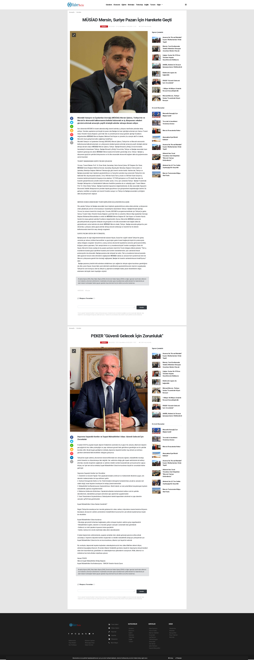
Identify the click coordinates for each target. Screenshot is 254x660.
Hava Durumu (153, 628)
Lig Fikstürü (152, 637)
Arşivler (113, 635)
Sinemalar (152, 641)
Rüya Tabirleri (173, 635)
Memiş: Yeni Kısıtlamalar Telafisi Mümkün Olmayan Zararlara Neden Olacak (172, 48)
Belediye (131, 5)
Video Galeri (115, 628)
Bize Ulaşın (114, 643)
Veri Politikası (73, 645)
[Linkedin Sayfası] (83, 634)
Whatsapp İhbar (90, 643)
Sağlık (146, 5)
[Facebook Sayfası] (69, 634)
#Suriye (87, 290)
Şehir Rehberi (153, 646)
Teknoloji (139, 5)
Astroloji (171, 637)
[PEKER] (109, 389)
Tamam (179, 658)
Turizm (152, 5)
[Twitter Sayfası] (72, 634)
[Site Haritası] (90, 634)
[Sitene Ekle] (94, 634)
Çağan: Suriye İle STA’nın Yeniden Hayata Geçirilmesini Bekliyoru (171, 57)
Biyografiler (172, 633)
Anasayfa (72, 12)
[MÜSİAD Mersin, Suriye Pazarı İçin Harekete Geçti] (109, 72)
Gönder (142, 307)
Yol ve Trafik (153, 630)
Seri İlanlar (152, 644)
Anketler (172, 630)
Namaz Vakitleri (154, 633)
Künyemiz (114, 639)
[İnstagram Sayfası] (76, 634)
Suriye (114, 131)
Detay (171, 658)
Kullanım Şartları (90, 640)
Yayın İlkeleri (72, 643)
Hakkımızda (72, 640)
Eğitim (124, 5)
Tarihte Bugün (153, 639)
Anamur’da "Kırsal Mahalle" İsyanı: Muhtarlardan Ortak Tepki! (172, 39)
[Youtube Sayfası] (79, 634)
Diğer (159, 5)
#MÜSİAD (80, 290)
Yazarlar (113, 632)
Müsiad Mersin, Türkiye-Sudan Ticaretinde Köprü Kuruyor (171, 98)
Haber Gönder (89, 645)
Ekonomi (117, 5)
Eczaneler (152, 635)
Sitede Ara (172, 628)
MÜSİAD (90, 136)
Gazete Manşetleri (154, 648)
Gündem (109, 5)
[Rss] (86, 634)
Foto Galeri (114, 624)
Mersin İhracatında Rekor (171, 130)
